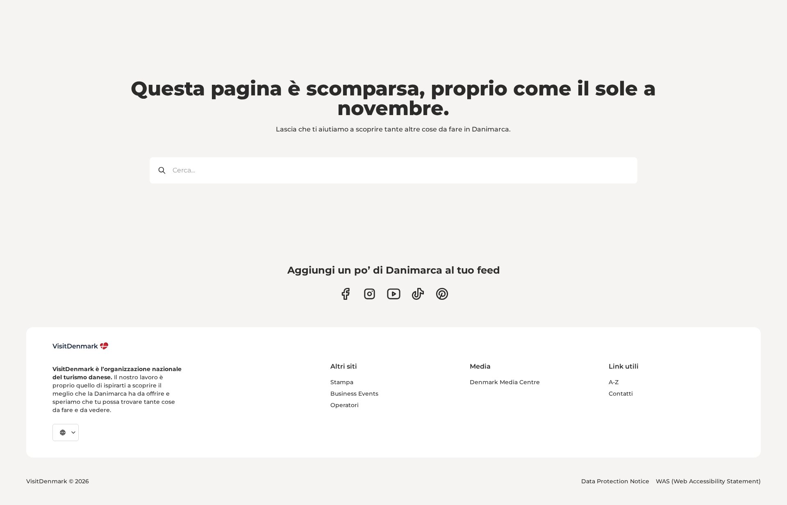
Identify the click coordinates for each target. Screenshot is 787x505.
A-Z (614, 382)
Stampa (341, 382)
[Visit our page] (369, 294)
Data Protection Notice (615, 481)
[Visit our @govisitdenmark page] (418, 294)
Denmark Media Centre (505, 382)
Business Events (354, 393)
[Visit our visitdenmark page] (394, 294)
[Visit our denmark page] (345, 294)
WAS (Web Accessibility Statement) (708, 481)
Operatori (344, 405)
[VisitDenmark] (80, 346)
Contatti (621, 393)
